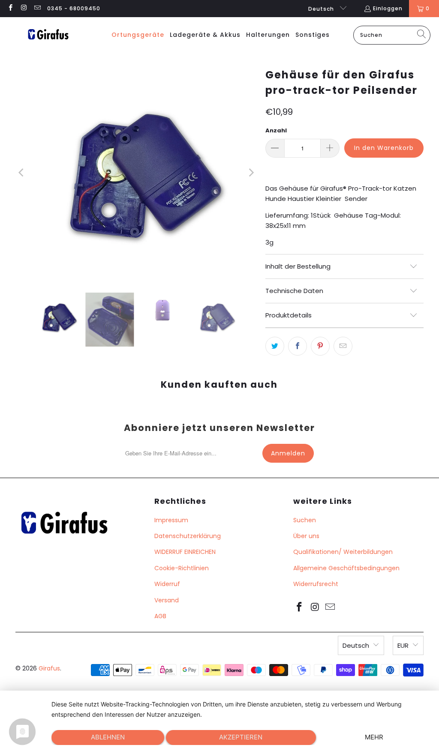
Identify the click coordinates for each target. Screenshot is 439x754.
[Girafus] (48, 34)
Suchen (304, 520)
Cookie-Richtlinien (181, 568)
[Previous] (22, 173)
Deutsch (322, 8)
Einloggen (388, 8)
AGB (160, 616)
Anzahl (276, 130)
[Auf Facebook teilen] (297, 346)
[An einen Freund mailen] (343, 346)
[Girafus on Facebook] (10, 8)
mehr (374, 737)
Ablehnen (108, 737)
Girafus (49, 668)
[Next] (250, 173)
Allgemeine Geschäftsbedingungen (346, 568)
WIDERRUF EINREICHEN (185, 552)
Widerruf (167, 584)
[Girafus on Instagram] (23, 8)
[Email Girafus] (37, 8)
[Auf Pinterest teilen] (320, 346)
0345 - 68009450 (73, 8)
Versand (166, 600)
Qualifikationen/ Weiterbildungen (343, 552)
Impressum (171, 520)
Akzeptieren (240, 737)
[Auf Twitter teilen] (274, 346)
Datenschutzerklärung (187, 536)
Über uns (306, 536)
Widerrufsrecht (315, 584)
